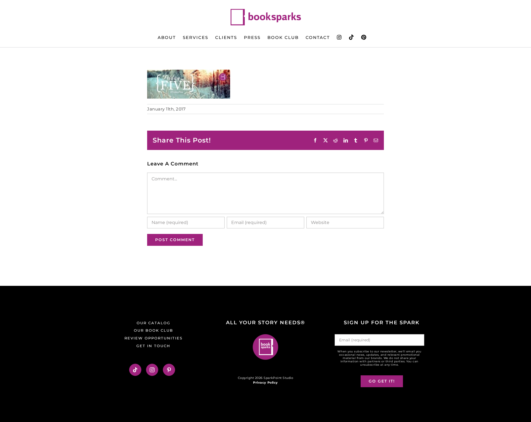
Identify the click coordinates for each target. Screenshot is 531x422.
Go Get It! (382, 381)
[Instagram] (152, 370)
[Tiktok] (135, 370)
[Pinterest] (169, 370)
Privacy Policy (265, 382)
